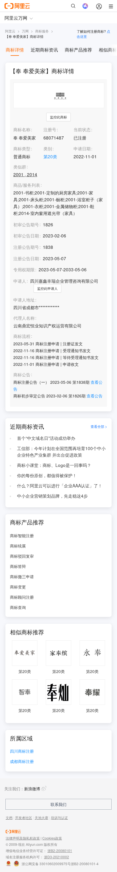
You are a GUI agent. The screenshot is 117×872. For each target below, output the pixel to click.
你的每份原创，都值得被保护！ (47, 475)
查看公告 (95, 396)
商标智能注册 (22, 535)
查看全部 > (99, 426)
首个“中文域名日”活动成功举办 (46, 438)
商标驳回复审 (22, 556)
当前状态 (82, 129)
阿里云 (10, 30)
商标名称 (21, 129)
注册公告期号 (26, 247)
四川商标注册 (22, 751)
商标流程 (21, 336)
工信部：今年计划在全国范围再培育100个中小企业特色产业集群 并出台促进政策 (61, 451)
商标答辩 (18, 566)
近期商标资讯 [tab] (44, 49)
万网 (25, 30)
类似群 (19, 167)
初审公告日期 (26, 235)
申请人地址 (24, 300)
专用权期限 (24, 269)
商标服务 (42, 30)
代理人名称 (24, 318)
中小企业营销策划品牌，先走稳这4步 (52, 496)
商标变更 (18, 587)
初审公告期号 (26, 224)
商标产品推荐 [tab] (78, 49)
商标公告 (21, 374)
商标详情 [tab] (15, 49)
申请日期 (82, 148)
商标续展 (18, 546)
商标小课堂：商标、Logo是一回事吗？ (54, 465)
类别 (47, 148)
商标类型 (21, 148)
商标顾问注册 (22, 597)
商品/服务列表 (26, 185)
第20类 (50, 156)
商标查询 (18, 607)
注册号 (49, 129)
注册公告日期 (26, 258)
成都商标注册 (22, 762)
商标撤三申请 (22, 576)
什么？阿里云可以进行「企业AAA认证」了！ (59, 485)
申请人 (19, 281)
